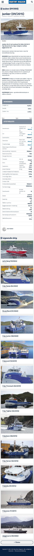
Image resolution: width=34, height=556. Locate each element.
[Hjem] (17, 2)
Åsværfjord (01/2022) (10, 311)
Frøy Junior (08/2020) (10, 336)
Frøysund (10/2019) (9, 361)
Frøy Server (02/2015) (10, 461)
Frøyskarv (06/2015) (9, 436)
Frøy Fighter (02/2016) (10, 411)
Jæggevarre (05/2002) (10, 536)
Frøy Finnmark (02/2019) (11, 386)
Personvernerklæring (20, 551)
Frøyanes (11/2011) (9, 511)
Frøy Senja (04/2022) (10, 286)
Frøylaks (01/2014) (9, 486)
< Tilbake (17, 542)
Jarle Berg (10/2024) (9, 261)
